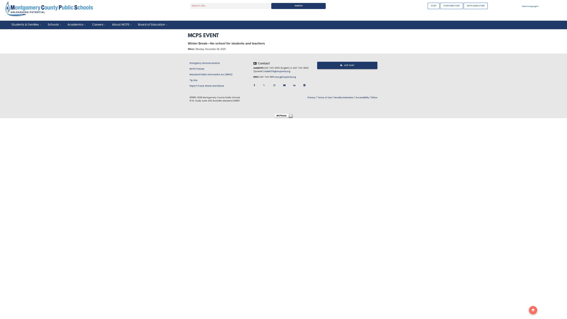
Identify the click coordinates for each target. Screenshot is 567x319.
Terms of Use (324, 98)
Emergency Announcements (205, 63)
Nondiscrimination (343, 98)
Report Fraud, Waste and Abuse (207, 86)
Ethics (374, 98)
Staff (433, 6)
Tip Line (193, 80)
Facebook (254, 85)
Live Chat (349, 65)
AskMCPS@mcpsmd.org (277, 71)
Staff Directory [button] (452, 6)
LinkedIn (294, 85)
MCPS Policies (197, 69)
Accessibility (362, 98)
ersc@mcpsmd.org (285, 77)
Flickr (304, 85)
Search (299, 6)
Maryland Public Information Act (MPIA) (211, 75)
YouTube (284, 85)
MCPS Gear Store (475, 6)
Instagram (274, 85)
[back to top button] (533, 310)
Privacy (311, 98)
